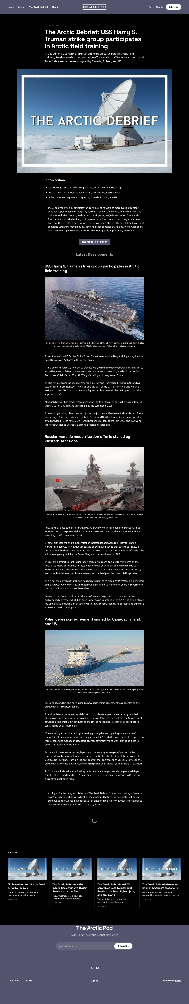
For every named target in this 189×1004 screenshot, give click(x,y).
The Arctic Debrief (38, 7)
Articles (21, 7)
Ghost (178, 980)
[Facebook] (97, 968)
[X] (91, 968)
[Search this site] (150, 7)
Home (11, 7)
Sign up (94, 980)
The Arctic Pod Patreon (94, 241)
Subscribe (173, 7)
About (55, 7)
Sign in (159, 7)
